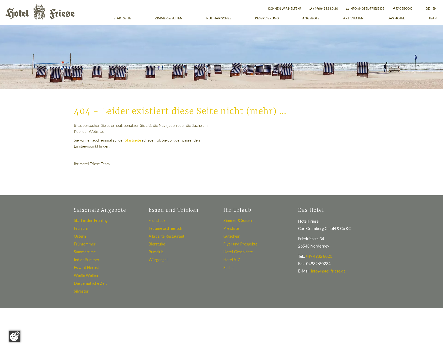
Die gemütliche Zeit (90, 283)
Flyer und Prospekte (240, 244)
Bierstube (157, 244)
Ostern (80, 236)
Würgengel (158, 259)
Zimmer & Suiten (169, 18)
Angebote (310, 18)
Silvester (81, 291)
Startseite (122, 18)
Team (432, 18)
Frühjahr (81, 228)
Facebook (404, 8)
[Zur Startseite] (40, 12)
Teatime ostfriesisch (165, 228)
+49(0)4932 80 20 (325, 8)
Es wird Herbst (86, 267)
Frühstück (157, 220)
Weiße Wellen (86, 275)
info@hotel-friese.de (367, 8)
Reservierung (267, 18)
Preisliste (231, 228)
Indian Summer (86, 259)
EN (434, 8)
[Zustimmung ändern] (14, 336)
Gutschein (231, 236)
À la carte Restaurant (166, 236)
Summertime (85, 251)
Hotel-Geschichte (238, 251)
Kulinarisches (218, 18)
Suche (228, 267)
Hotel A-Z (231, 259)
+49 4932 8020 (318, 256)
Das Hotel (396, 18)
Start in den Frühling (91, 220)
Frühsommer (85, 244)
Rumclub (156, 251)
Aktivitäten (353, 18)
